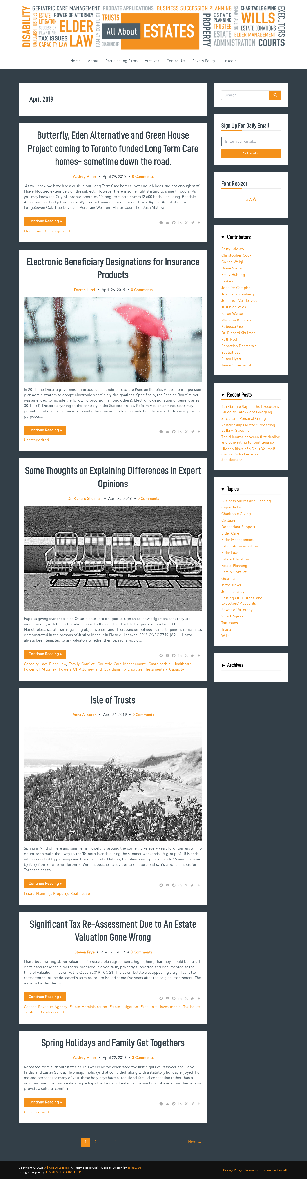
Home (75, 61)
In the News (231, 585)
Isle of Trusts (113, 699)
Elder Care (33, 231)
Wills (225, 636)
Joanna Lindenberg (237, 294)
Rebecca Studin (234, 327)
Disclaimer (252, 1170)
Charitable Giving (236, 514)
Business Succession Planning (246, 501)
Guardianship (159, 664)
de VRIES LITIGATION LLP (62, 1172)
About (93, 61)
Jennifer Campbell (236, 288)
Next (195, 1142)
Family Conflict (82, 664)
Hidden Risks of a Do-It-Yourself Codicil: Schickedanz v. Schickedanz (248, 454)
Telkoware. (135, 1168)
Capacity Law (35, 664)
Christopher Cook (236, 255)
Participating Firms (122, 61)
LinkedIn (229, 61)
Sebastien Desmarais (238, 346)
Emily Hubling (233, 275)
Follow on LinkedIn (275, 1170)
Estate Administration (88, 1007)
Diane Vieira (231, 268)
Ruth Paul (229, 339)
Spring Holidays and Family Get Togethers (113, 1042)
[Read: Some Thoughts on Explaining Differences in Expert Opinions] (113, 558)
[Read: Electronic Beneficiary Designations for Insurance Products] (113, 339)
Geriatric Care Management (121, 664)
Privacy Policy (203, 61)
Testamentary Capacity (164, 669)
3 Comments (143, 1058)
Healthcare (182, 664)
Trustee (30, 1012)
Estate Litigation (124, 1007)
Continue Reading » (45, 222)
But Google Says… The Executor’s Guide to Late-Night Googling (250, 409)
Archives (152, 61)
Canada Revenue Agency (45, 1007)
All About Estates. (57, 1168)
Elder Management (237, 540)
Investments (170, 1007)
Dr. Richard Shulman (238, 333)
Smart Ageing (233, 616)
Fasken (227, 281)
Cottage (228, 520)
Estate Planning (37, 894)
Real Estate (80, 894)
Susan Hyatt (231, 359)
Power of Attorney (40, 669)
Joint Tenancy (233, 592)
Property (60, 894)
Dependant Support (238, 527)
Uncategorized (57, 231)
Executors (149, 1007)
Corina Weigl (232, 262)
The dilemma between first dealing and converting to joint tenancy (250, 439)
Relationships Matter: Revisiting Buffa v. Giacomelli (248, 427)
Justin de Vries (233, 307)
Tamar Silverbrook (236, 365)
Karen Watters (233, 314)
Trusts (226, 629)
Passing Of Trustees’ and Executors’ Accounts (242, 600)
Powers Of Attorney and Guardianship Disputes (100, 669)
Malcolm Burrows (236, 320)
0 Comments (143, 177)
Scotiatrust (230, 352)
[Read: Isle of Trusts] (113, 781)
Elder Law (57, 664)
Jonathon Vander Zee (239, 301)
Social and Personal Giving (243, 419)
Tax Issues (191, 1007)
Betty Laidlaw (232, 249)
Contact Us (176, 61)
